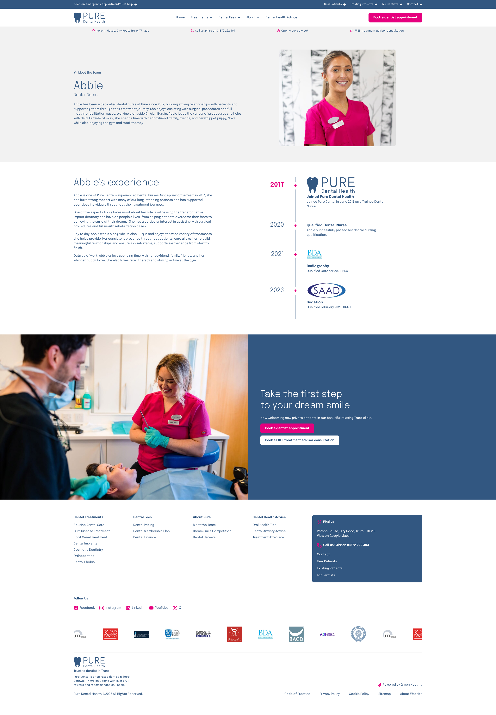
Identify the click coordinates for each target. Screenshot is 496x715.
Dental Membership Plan (151, 531)
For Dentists (390, 4)
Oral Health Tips (264, 525)
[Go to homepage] (89, 18)
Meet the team (89, 72)
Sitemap (384, 694)
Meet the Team (204, 525)
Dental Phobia (84, 562)
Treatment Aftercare (268, 537)
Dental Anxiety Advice (269, 531)
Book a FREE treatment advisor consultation (299, 440)
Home (180, 17)
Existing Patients (362, 4)
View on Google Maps (333, 536)
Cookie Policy (359, 694)
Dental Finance (144, 537)
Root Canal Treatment (90, 537)
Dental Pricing (143, 525)
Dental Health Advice (281, 17)
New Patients (333, 4)
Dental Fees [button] (227, 17)
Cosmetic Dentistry (88, 549)
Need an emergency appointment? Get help (103, 4)
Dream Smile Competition (212, 531)
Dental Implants (85, 543)
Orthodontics (84, 556)
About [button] (251, 17)
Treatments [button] (199, 17)
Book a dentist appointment (395, 17)
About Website (411, 694)
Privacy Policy (329, 694)
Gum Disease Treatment (92, 531)
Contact (412, 4)
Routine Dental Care (89, 525)
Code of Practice (297, 694)
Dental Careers (204, 537)
